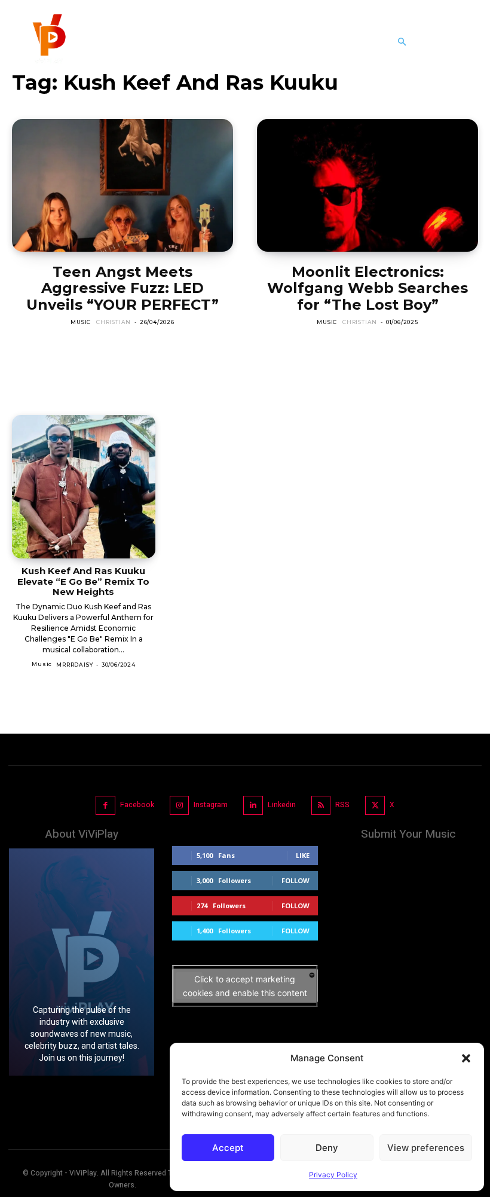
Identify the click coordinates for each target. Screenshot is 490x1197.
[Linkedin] (253, 806)
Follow (295, 880)
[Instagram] (179, 806)
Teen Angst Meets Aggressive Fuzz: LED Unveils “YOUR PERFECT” (122, 288)
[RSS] (321, 806)
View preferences (425, 1147)
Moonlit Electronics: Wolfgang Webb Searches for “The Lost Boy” (367, 288)
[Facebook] (105, 806)
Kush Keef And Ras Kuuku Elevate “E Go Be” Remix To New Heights (83, 581)
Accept (228, 1147)
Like (303, 855)
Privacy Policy (333, 1174)
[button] (466, 1058)
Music (81, 322)
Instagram (211, 804)
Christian (113, 322)
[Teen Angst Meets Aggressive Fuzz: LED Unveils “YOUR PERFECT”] (122, 185)
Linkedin (282, 804)
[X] (375, 806)
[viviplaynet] (48, 42)
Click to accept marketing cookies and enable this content (245, 986)
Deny (327, 1147)
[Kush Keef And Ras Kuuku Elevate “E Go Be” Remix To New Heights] (83, 486)
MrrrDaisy (74, 664)
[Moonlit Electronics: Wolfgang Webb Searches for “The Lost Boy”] (367, 185)
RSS (342, 804)
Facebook (137, 804)
